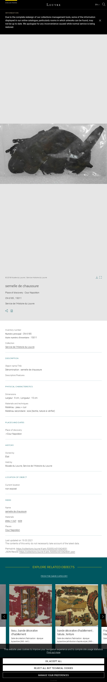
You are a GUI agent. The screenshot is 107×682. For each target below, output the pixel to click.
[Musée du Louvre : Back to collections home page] (53, 4)
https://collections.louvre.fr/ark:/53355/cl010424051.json (47, 551)
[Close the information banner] (100, 20)
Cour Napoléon (12, 530)
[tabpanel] (53, 616)
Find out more (53, 652)
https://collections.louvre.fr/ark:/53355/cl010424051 (41, 548)
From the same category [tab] (54, 576)
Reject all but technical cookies (53, 668)
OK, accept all (53, 661)
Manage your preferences (53, 675)
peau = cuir (10, 520)
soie (20, 520)
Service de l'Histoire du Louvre (19, 347)
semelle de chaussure (15, 511)
